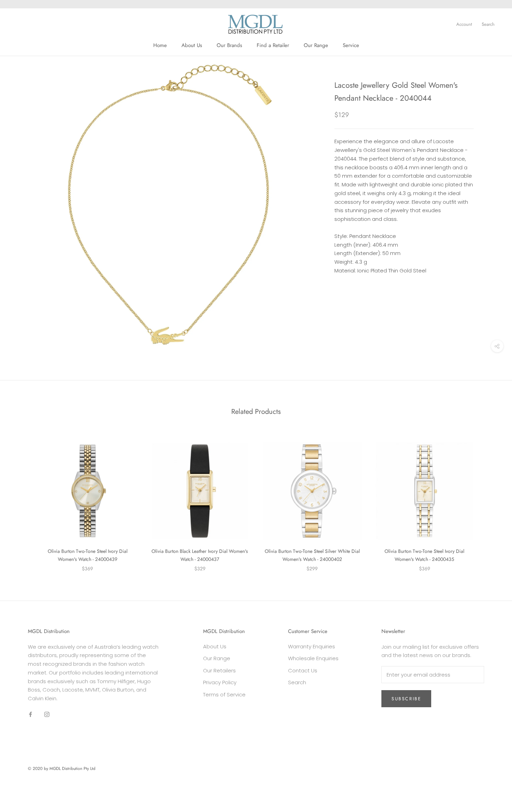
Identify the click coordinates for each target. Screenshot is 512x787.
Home (160, 45)
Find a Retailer (273, 45)
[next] (490, 499)
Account (464, 24)
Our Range (316, 45)
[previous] (22, 499)
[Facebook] (30, 714)
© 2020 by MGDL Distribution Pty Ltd (61, 768)
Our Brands (229, 45)
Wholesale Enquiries (313, 658)
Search (488, 24)
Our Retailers (219, 670)
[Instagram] (46, 714)
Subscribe (406, 698)
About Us (191, 45)
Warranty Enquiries (311, 646)
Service (351, 45)
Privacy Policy (219, 682)
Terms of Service (224, 694)
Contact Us (302, 670)
